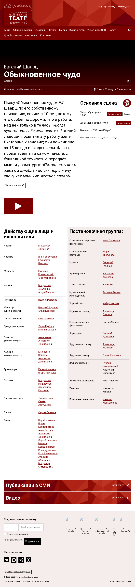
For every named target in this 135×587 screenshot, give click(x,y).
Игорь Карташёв (47, 372)
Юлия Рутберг (46, 326)
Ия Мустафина (111, 303)
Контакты (45, 35)
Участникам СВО (96, 30)
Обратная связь (42, 581)
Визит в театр (77, 30)
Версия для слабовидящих (119, 7)
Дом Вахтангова (13, 35)
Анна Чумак (44, 337)
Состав (127, 114)
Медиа (63, 30)
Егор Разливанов (47, 453)
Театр (7, 30)
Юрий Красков (46, 311)
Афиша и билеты (22, 30)
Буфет (112, 30)
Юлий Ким (108, 284)
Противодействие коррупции (17, 572)
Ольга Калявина (112, 355)
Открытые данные (12, 581)
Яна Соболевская (48, 256)
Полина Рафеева (47, 299)
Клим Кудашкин (47, 450)
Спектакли (40, 30)
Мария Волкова (47, 329)
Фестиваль (31, 35)
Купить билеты (114, 114)
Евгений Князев (47, 369)
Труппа (52, 30)
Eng (100, 7)
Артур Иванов (46, 292)
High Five (127, 581)
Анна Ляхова (45, 430)
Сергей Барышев (47, 440)
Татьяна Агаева (112, 292)
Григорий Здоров (48, 307)
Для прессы (27, 581)
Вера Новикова (46, 420)
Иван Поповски (111, 240)
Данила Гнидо (46, 398)
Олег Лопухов (46, 318)
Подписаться (32, 541)
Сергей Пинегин (47, 412)
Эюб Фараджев (47, 278)
